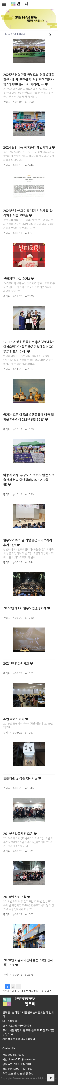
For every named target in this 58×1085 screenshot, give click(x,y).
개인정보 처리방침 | (28, 991)
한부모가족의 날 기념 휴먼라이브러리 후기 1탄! (27, 543)
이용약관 (47, 991)
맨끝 (18, 986)
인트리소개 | (9, 991)
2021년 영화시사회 (16, 663)
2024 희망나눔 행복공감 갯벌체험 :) (27, 147)
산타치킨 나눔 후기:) (17, 278)
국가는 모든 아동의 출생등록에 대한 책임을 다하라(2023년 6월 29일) (28, 417)
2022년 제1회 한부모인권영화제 (25, 608)
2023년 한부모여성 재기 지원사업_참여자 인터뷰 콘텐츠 (28, 213)
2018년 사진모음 (15, 897)
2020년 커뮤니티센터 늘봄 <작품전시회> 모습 (28, 963)
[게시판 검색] (50, 34)
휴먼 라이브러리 (14, 719)
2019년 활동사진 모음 (18, 833)
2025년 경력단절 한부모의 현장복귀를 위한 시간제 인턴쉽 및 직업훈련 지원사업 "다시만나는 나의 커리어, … (28, 79)
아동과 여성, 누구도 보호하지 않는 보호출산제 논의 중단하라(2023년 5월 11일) (29, 480)
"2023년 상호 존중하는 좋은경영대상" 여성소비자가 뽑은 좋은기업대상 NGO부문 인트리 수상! (28, 347)
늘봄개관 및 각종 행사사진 (20, 778)
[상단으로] (51, 1078)
